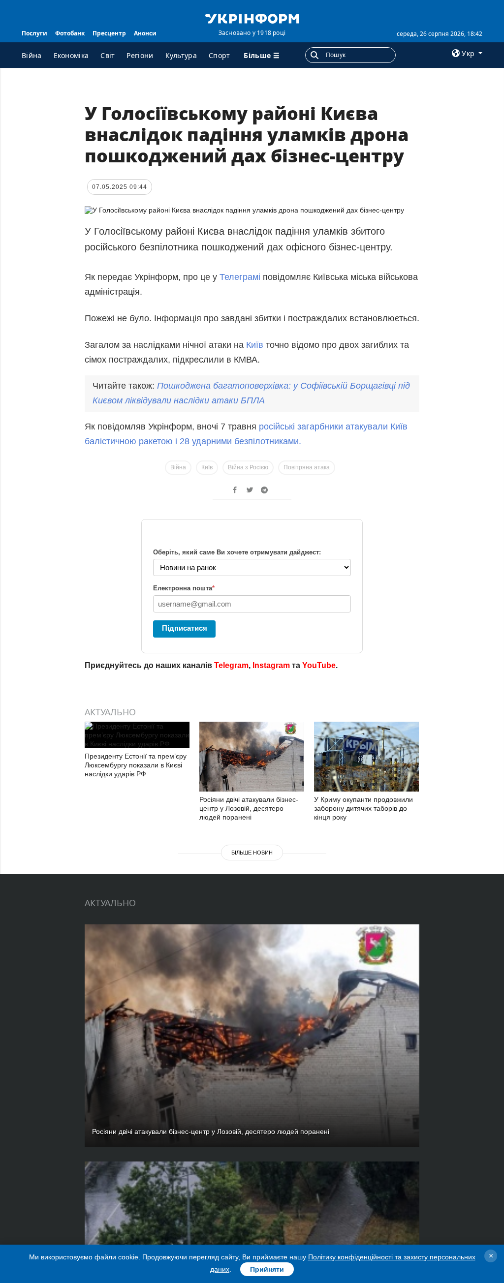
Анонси (145, 33)
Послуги (34, 33)
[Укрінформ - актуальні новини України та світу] (251, 17)
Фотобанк (70, 33)
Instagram (271, 665)
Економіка (71, 55)
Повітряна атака (307, 467)
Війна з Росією (248, 467)
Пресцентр (109, 33)
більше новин (252, 852)
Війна (32, 55)
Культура (181, 55)
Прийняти (267, 1269)
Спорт (219, 55)
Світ (107, 55)
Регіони (139, 55)
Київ (256, 345)
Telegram (231, 665)
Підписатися (184, 628)
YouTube (319, 665)
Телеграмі (241, 277)
